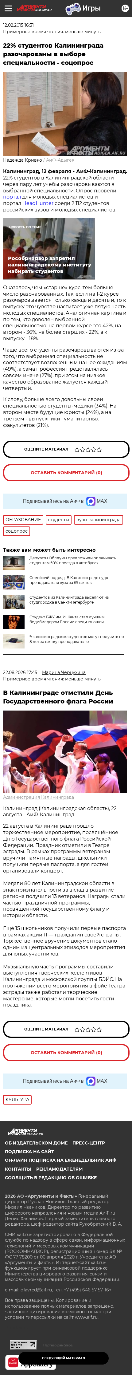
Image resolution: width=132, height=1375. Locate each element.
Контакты (18, 1169)
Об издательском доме (36, 1143)
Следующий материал (63, 1358)
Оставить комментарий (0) (66, 472)
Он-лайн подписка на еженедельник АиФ (60, 1160)
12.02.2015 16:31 (18, 25)
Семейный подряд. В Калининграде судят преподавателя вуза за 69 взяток (69, 580)
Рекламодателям (59, 1169)
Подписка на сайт (29, 1151)
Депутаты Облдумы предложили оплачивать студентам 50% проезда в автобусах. (72, 560)
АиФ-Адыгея (60, 160)
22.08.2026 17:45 (20, 672)
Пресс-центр (88, 1143)
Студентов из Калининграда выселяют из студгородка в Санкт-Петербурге (69, 600)
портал (12, 197)
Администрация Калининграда (38, 797)
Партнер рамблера (57, 1345)
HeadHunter (37, 203)
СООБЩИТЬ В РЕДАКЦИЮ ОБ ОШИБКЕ (51, 1177)
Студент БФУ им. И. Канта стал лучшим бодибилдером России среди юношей (66, 619)
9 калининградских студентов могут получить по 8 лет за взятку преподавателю (76, 639)
